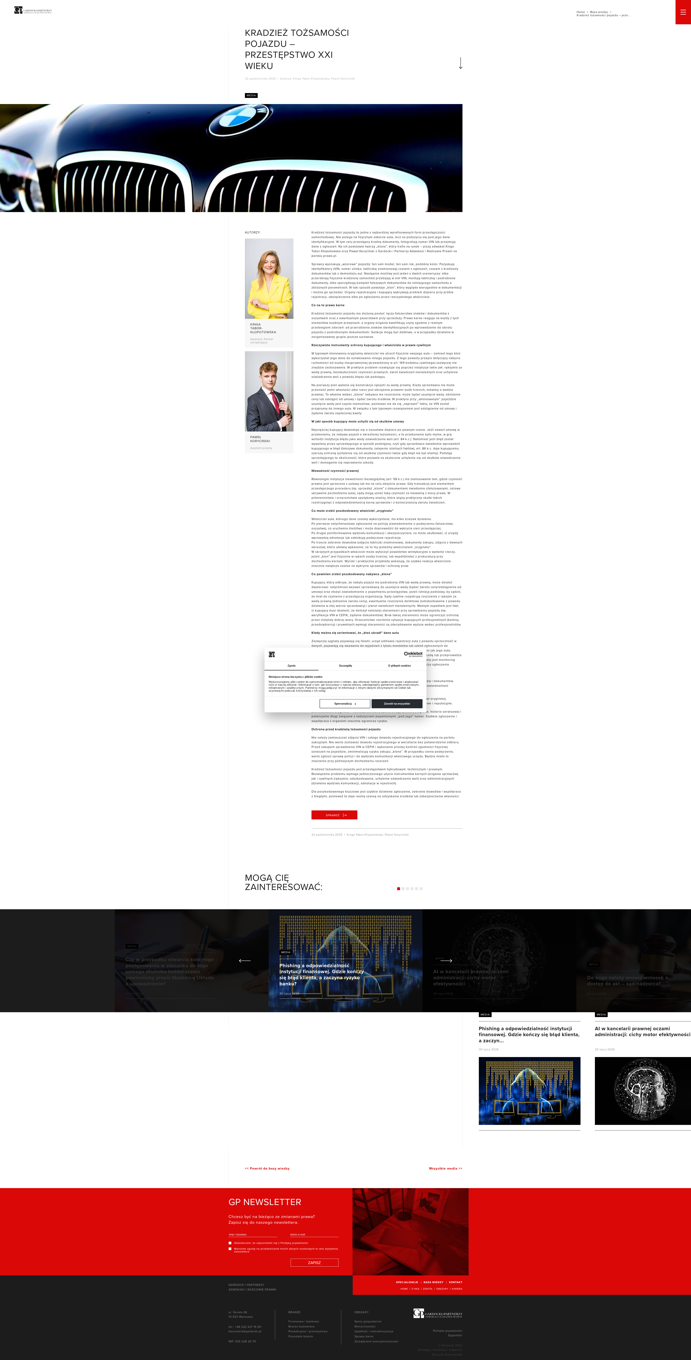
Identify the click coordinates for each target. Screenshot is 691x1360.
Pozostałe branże (300, 1336)
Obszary (442, 1288)
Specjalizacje (407, 1282)
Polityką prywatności (294, 1243)
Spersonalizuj (343, 703)
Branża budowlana (301, 1326)
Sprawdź (333, 815)
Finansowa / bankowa (303, 1321)
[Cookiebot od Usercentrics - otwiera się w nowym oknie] (409, 654)
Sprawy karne (364, 1336)
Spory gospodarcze (368, 1321)
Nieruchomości (365, 1326)
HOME (404, 1288)
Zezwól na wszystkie (397, 703)
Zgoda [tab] (292, 665)
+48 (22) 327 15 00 (248, 1327)
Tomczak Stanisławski (447, 1354)
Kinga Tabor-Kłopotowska (311, 78)
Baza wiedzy (434, 1282)
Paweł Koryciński (343, 78)
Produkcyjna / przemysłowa (308, 1331)
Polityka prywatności (447, 1331)
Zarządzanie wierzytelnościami (376, 1341)
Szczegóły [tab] (345, 665)
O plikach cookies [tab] (399, 665)
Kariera (457, 1288)
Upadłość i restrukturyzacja (373, 1331)
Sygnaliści (455, 1335)
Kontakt (455, 1282)
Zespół (428, 1288)
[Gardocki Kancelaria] (33, 10)
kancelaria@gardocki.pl (245, 1331)
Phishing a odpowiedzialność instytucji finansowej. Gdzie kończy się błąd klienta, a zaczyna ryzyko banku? (346, 960)
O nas (415, 1288)
